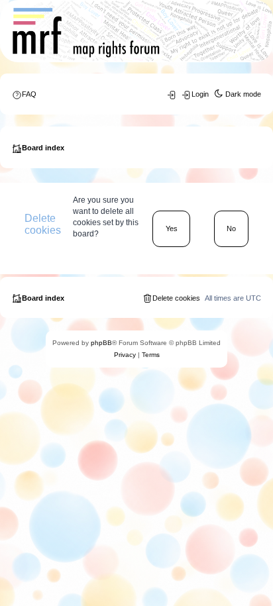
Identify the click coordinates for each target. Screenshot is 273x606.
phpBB (101, 342)
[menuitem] (24, 94)
